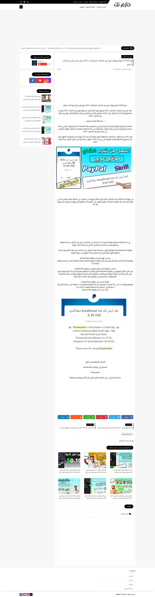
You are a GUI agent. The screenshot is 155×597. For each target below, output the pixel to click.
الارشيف (75, 2)
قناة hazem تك (83, 126)
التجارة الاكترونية (90, 7)
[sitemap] (31, 594)
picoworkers (122, 250)
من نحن (81, 2)
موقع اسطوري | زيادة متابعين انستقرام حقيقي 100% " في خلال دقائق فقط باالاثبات (85, 48)
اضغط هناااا (95, 372)
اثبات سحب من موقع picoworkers (95, 289)
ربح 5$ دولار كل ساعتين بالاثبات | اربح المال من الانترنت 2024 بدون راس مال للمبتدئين (95, 497)
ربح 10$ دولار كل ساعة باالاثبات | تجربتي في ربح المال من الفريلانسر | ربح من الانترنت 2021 (30, 48)
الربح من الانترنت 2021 (91, 131)
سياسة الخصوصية (93, 2)
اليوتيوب (82, 7)
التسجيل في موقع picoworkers (95, 367)
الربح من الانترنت (101, 7)
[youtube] (24, 1)
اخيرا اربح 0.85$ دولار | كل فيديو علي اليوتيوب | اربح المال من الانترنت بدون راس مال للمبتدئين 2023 (69, 497)
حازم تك (111, 126)
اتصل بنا (86, 2)
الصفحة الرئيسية (103, 2)
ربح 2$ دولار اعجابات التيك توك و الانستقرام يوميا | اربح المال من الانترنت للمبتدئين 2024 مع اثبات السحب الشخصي (122, 471)
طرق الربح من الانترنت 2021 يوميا (72, 110)
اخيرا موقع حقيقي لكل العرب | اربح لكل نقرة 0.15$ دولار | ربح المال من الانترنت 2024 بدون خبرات (69, 471)
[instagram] (27, 1)
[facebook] (21, 1)
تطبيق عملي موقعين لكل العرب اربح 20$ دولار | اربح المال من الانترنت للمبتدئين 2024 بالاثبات (121, 497)
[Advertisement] (77, 28)
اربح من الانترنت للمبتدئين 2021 (116, 110)
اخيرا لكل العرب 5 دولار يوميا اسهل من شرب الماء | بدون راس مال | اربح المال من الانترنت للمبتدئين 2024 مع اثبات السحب (95, 471)
